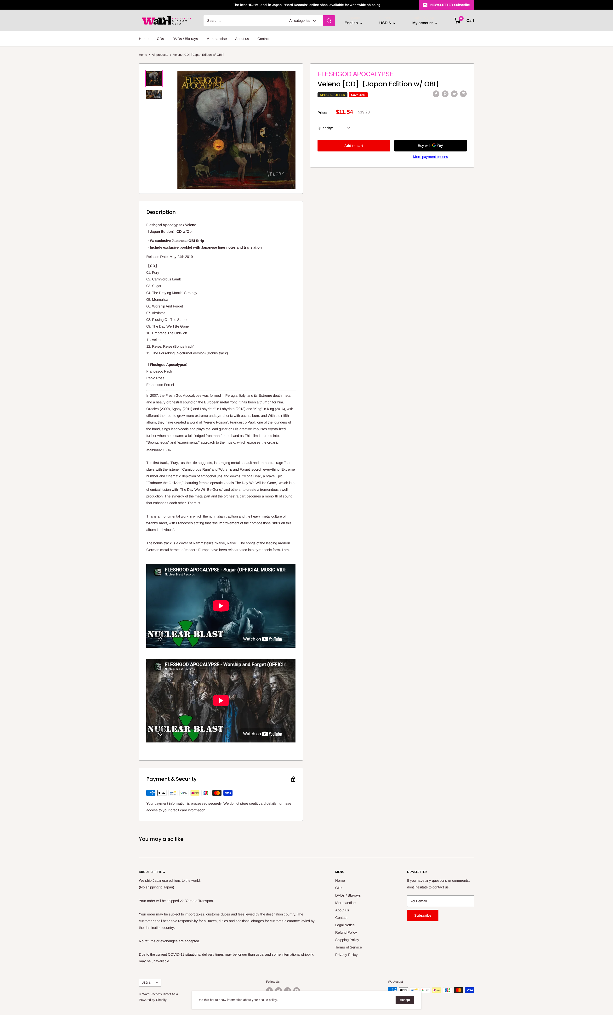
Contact (263, 39)
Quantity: (325, 128)
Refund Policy (346, 932)
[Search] (329, 20)
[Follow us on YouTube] (296, 990)
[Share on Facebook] (436, 93)
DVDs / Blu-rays (185, 39)
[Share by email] (463, 93)
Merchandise (216, 39)
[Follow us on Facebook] (269, 990)
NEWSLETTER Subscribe (450, 5)
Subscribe (422, 915)
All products (160, 54)
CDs (160, 39)
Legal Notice (345, 925)
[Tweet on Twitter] (454, 93)
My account (423, 23)
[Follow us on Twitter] (278, 990)
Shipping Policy (347, 940)
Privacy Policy (346, 955)
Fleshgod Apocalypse (356, 74)
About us (242, 39)
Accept (405, 1000)
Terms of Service (348, 947)
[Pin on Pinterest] (445, 93)
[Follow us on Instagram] (287, 990)
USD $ (146, 982)
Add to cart (353, 145)
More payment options (430, 156)
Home (143, 39)
